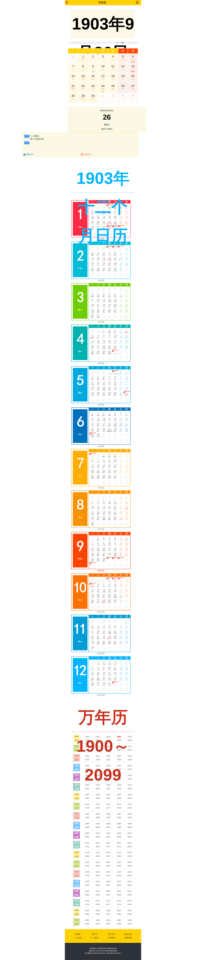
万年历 (102, 2)
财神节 (133, 71)
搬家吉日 (30, 154)
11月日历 (101, 654)
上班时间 (111, 938)
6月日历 (101, 446)
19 (123, 76)
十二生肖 (78, 938)
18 (113, 76)
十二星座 (94, 938)
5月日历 (101, 405)
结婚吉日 (87, 154)
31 (73, 56)
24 (103, 86)
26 (123, 86)
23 (93, 86)
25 (113, 86)
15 (83, 76)
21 (73, 86)
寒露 (34, 139)
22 (83, 86)
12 (123, 66)
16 (93, 76)
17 (103, 76)
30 (93, 95)
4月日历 (101, 363)
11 (113, 66)
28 (73, 95)
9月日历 (101, 571)
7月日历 (101, 488)
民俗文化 (128, 934)
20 (133, 76)
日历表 (78, 934)
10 (103, 66)
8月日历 (101, 529)
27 (133, 86)
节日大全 (111, 934)
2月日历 (101, 280)
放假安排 (128, 938)
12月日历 (101, 695)
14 (73, 76)
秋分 (103, 91)
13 (133, 66)
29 (83, 95)
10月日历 (101, 612)
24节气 (95, 934)
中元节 (133, 62)
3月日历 (101, 322)
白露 (93, 71)
